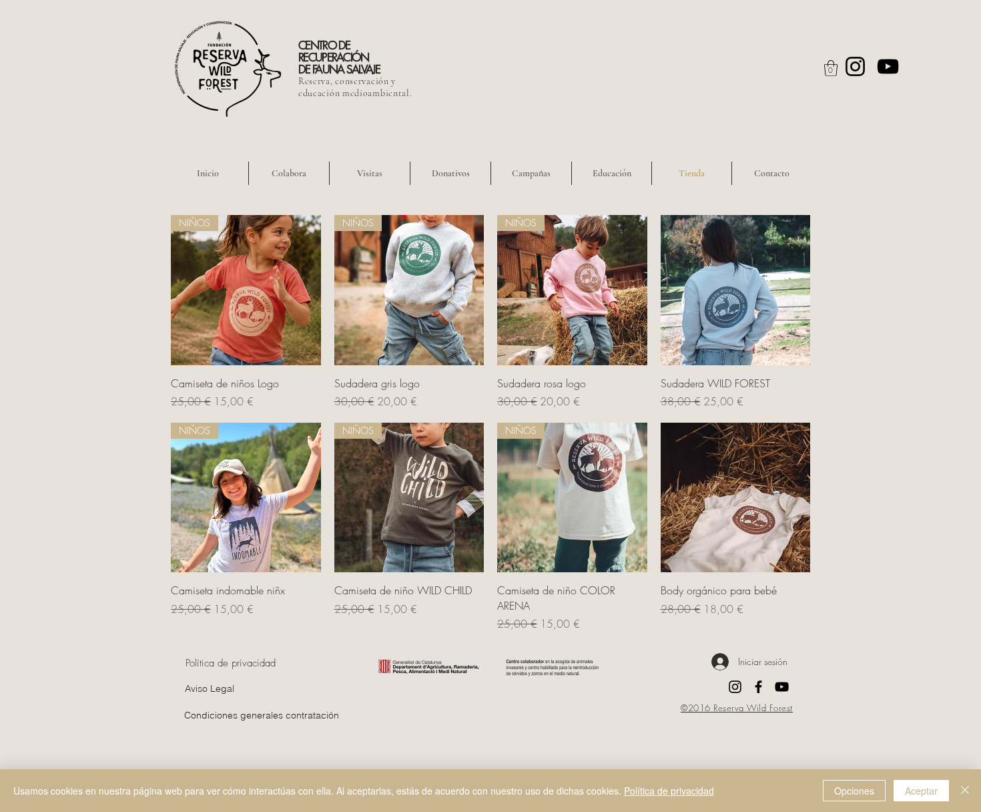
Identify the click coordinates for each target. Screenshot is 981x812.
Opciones (854, 790)
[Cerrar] (965, 790)
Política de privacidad (669, 790)
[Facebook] (758, 686)
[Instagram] (855, 66)
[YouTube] (888, 66)
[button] (831, 68)
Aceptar (921, 790)
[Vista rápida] (736, 290)
